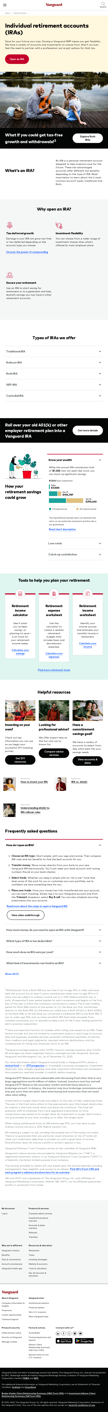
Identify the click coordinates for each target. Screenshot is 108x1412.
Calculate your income (87, 645)
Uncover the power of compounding (27, 252)
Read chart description (62, 529)
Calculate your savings (20, 651)
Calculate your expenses (54, 655)
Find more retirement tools (54, 670)
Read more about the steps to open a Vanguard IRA (37, 906)
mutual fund (12, 1065)
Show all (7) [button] (12, 973)
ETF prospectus (35, 1065)
